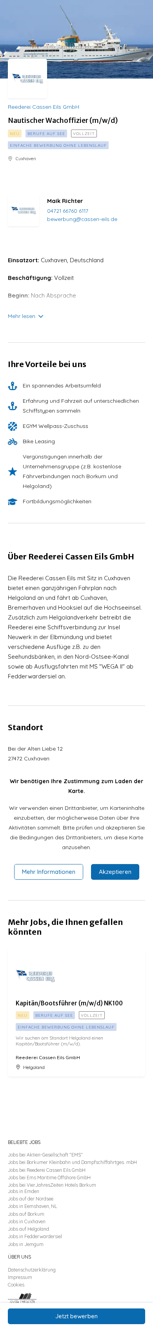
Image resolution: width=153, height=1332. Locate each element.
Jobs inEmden (23, 1191)
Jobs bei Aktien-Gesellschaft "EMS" (45, 1155)
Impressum (20, 1277)
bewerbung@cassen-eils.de (82, 219)
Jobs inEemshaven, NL (32, 1206)
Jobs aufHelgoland (28, 1229)
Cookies (16, 1285)
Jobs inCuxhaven (27, 1221)
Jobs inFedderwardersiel (35, 1236)
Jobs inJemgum (26, 1244)
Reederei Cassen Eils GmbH (43, 106)
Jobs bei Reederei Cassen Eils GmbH (47, 1170)
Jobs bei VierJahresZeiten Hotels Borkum (52, 1185)
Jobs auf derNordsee (30, 1199)
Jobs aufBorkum (26, 1214)
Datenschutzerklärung (32, 1270)
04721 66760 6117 (67, 210)
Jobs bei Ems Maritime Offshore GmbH (49, 1177)
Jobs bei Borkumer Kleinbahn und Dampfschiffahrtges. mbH (72, 1162)
